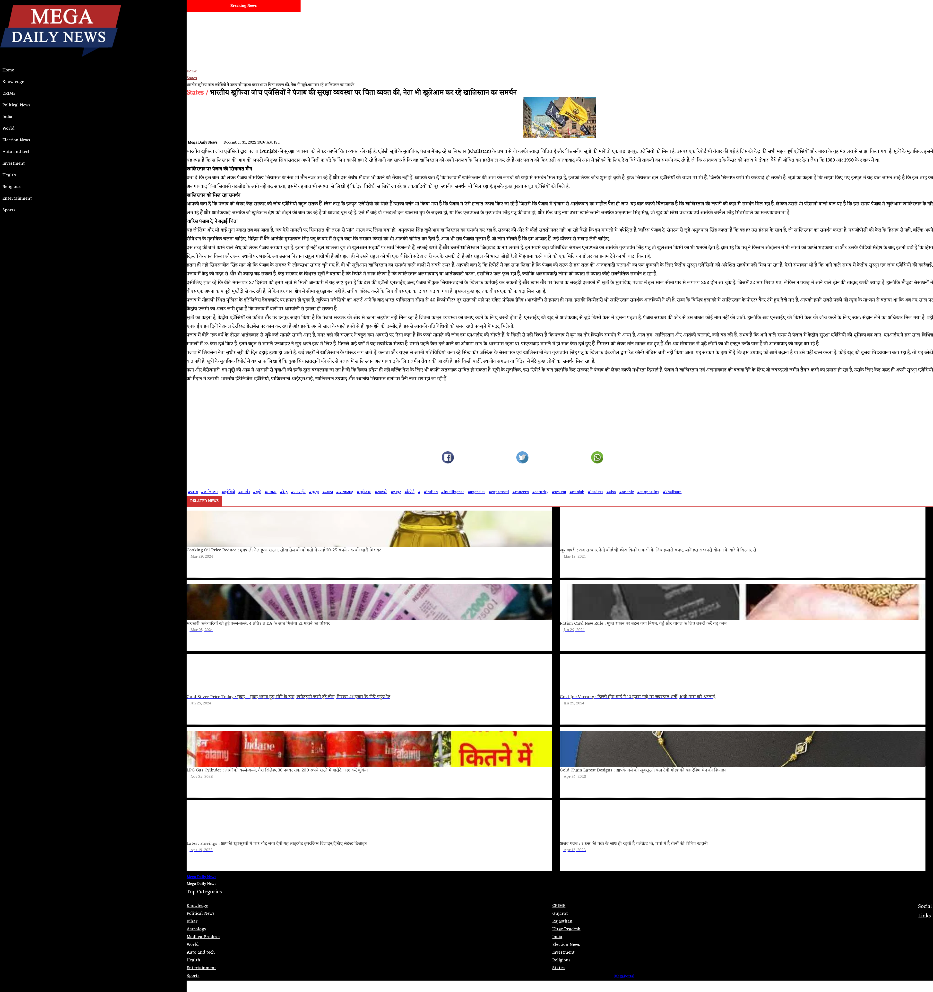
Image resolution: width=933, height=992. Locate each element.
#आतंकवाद (344, 492)
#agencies (476, 492)
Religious (11, 187)
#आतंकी (381, 492)
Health (9, 175)
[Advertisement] (332, 46)
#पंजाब (193, 492)
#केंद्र (284, 492)
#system (559, 492)
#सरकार (270, 492)
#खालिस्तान (209, 492)
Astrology (196, 929)
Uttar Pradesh (566, 929)
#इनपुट (396, 492)
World (8, 128)
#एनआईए (298, 492)
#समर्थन (244, 492)
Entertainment (17, 198)
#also (611, 492)
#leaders (595, 492)
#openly (626, 492)
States (192, 78)
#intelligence (452, 492)
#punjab (577, 492)
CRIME (9, 93)
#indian (431, 492)
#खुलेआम (364, 492)
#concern (520, 492)
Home (8, 70)
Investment (13, 163)
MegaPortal (624, 976)
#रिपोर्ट (410, 492)
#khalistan (672, 492)
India (7, 117)
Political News (16, 105)
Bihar (192, 921)
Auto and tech (16, 152)
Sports (8, 210)
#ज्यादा (327, 492)
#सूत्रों (257, 492)
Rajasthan (562, 921)
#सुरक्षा (314, 492)
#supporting (648, 492)
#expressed (499, 492)
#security (540, 492)
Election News (16, 140)
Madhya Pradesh (203, 937)
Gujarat (560, 913)
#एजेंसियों (228, 492)
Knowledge (13, 82)
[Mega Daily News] (60, 61)
